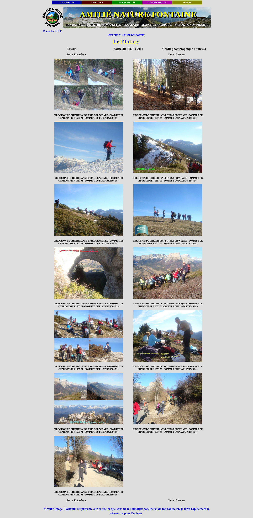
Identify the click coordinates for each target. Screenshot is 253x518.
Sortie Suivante (176, 54)
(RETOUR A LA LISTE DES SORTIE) (126, 35)
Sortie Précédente (76, 54)
